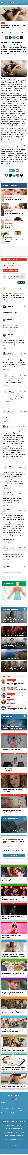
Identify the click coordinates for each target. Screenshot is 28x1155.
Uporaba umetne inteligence (14, 1139)
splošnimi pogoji (14, 850)
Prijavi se (21, 282)
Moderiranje (10, 1125)
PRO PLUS (22, 1121)
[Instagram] (22, 2)
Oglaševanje (6, 1121)
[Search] (18, 2)
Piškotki (18, 1125)
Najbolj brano (6, 676)
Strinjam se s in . (13, 850)
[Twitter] (10, 37)
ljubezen (11, 170)
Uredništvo (15, 1121)
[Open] (2, 2)
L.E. (4, 32)
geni (17, 170)
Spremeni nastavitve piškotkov (14, 1128)
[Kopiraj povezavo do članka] (21, 37)
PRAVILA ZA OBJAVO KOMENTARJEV (10, 270)
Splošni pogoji (20, 1132)
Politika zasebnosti (9, 1132)
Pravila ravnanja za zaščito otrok (14, 1135)
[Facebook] (25, 2)
